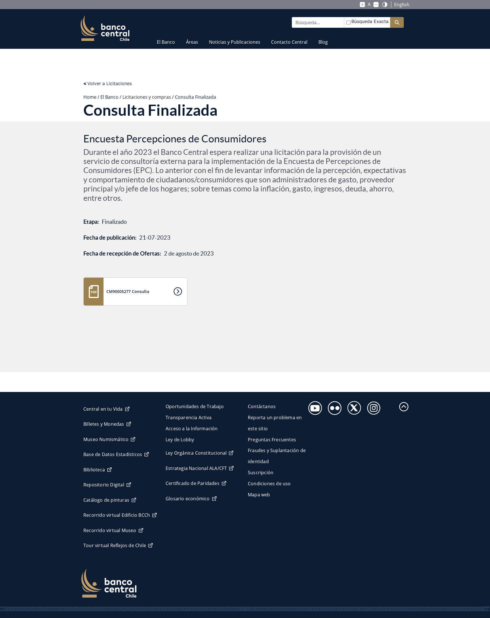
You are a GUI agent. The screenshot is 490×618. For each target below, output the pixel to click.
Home (89, 97)
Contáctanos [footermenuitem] (262, 406)
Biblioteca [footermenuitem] (94, 470)
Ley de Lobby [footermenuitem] (180, 439)
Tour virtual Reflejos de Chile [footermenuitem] (114, 545)
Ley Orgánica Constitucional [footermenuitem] (196, 453)
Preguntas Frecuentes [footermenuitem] (272, 439)
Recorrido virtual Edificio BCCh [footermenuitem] (116, 515)
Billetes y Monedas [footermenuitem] (103, 424)
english (401, 4)
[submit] (397, 22)
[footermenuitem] (313, 406)
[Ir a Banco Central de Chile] (105, 28)
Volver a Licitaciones (107, 83)
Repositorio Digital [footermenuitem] (103, 485)
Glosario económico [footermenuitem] (188, 498)
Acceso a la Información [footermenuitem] (192, 428)
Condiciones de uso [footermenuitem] (269, 483)
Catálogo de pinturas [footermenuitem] (106, 500)
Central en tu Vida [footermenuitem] (103, 409)
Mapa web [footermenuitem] (259, 495)
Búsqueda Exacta (369, 21)
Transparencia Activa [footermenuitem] (189, 417)
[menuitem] (165, 38)
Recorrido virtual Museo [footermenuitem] (109, 530)
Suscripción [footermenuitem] (260, 472)
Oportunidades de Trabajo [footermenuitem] (195, 406)
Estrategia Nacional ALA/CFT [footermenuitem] (196, 468)
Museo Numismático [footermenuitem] (105, 439)
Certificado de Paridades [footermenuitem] (192, 483)
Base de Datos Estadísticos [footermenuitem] (112, 454)
